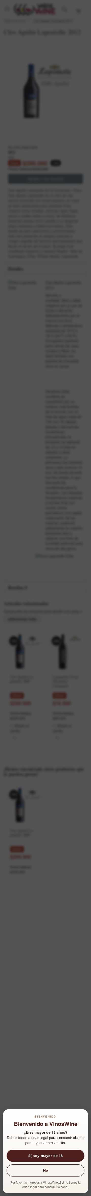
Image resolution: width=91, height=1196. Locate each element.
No (45, 1170)
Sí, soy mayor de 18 (45, 1155)
